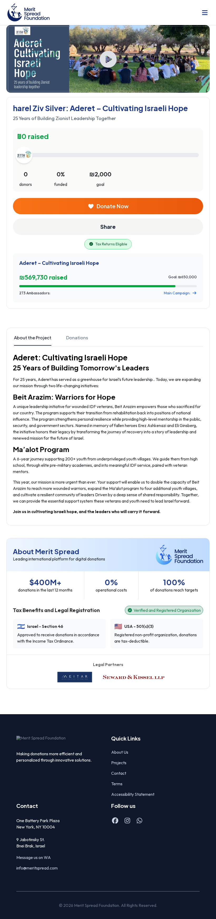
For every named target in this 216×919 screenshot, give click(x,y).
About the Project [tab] (32, 337)
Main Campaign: (177, 293)
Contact (118, 773)
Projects (118, 763)
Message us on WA (33, 857)
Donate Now (112, 206)
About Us (119, 752)
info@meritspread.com (37, 868)
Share (108, 226)
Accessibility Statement (132, 794)
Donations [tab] (77, 337)
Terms (116, 784)
